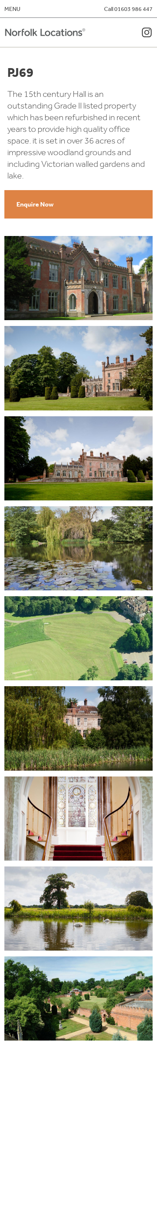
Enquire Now (35, 204)
